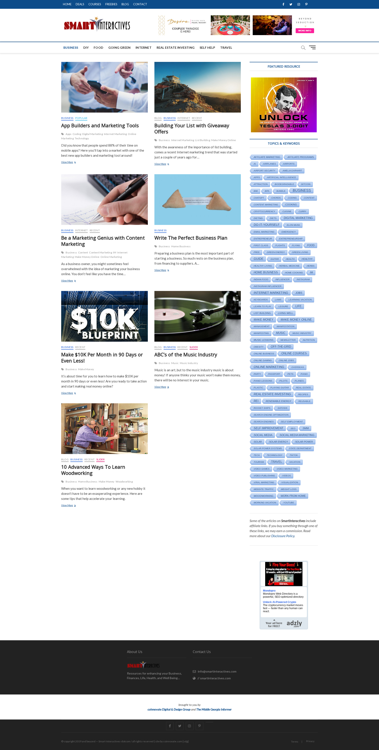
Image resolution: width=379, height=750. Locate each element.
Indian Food (261, 279)
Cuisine (286, 211)
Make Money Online (223, 140)
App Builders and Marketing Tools (100, 125)
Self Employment (292, 421)
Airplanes (269, 164)
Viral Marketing (264, 482)
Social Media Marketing (297, 435)
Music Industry (189, 363)
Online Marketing (111, 256)
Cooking (291, 204)
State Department (300, 448)
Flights (280, 245)
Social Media (263, 435)
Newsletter (288, 340)
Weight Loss (289, 489)
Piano (304, 374)
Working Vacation (265, 502)
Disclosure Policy (282, 536)
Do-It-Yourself (267, 224)
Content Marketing (100, 252)
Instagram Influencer (267, 286)
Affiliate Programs (301, 157)
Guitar (275, 259)
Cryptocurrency (264, 211)
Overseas (297, 367)
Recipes (303, 394)
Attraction (261, 184)
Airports (289, 164)
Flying (296, 245)
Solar (258, 441)
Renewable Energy (278, 401)
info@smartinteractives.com (216, 671)
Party (257, 374)
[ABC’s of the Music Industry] (197, 316)
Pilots (283, 381)
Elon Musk (293, 225)
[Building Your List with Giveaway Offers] (197, 87)
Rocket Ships (262, 408)
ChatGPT (259, 198)
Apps (69, 134)
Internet (144, 47)
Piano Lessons (263, 381)
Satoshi (282, 408)
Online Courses (294, 353)
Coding (77, 134)
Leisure (283, 306)
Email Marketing (264, 232)
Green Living (300, 252)
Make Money (86, 369)
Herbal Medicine (289, 266)
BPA (267, 191)
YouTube (288, 502)
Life (298, 306)
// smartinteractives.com (213, 678)
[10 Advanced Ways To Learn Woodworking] (104, 428)
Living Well (285, 313)
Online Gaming (263, 360)
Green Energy (276, 252)
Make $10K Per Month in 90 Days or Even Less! (102, 357)
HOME (67, 4)
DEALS (80, 4)
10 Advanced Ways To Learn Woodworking (93, 469)
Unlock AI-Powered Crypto (279, 602)
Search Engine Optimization (271, 415)
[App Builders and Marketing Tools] (104, 87)
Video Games (262, 469)
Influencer (282, 279)
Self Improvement (268, 428)
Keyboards (261, 299)
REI (256, 401)
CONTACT (140, 4)
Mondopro (269, 590)
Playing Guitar (279, 387)
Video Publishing (264, 475)
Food (98, 47)
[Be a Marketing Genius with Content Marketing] (104, 199)
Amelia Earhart (292, 170)
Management (262, 326)
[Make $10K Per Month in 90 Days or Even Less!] (104, 316)
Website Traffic (264, 489)
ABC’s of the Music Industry (185, 354)
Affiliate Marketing (267, 157)
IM (114, 252)
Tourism (259, 462)
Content (83, 252)
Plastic (258, 387)
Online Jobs (286, 360)
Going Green (119, 47)
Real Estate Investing (176, 47)
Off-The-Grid (281, 346)
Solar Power (304, 441)
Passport (274, 374)
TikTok (294, 455)
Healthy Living (263, 266)
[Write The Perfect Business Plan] (197, 199)
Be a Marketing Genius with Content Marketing (103, 240)
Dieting (258, 218)
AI (255, 164)
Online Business (264, 353)
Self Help (207, 47)
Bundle (281, 191)
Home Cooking (294, 272)
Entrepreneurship (291, 238)
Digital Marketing (92, 134)
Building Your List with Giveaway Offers (191, 128)
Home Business (181, 246)
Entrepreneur (263, 238)
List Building (202, 140)
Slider (194, 347)
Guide (258, 258)
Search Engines (264, 421)
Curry (302, 211)
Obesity (259, 347)
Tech (257, 455)
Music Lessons (263, 340)
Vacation (294, 462)
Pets (290, 374)
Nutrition (309, 340)
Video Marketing (287, 469)
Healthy (307, 259)
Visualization (289, 482)
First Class (261, 245)
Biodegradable (284, 184)
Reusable (305, 401)
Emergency (289, 232)
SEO (293, 428)
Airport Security (264, 170)
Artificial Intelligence (281, 177)
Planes (299, 381)
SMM (306, 428)
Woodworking (124, 481)
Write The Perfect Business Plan (190, 237)
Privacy (310, 741)
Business (70, 47)
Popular (81, 118)
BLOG (125, 4)
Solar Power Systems (268, 448)
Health (290, 259)
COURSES (94, 4)
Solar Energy (278, 441)
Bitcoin (305, 184)
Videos (286, 475)
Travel (226, 47)
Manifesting (261, 333)
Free (257, 252)
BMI (256, 191)
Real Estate (303, 387)
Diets (273, 218)
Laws (278, 299)
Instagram (303, 279)
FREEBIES (111, 4)
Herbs (311, 266)
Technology (82, 138)
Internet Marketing (115, 134)
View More (72, 162)
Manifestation (285, 326)
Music (175, 363)
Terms (294, 741)
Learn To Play (262, 306)
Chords (276, 198)
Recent (197, 118)
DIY (86, 47)
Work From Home (293, 495)
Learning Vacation (300, 299)
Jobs (298, 292)
